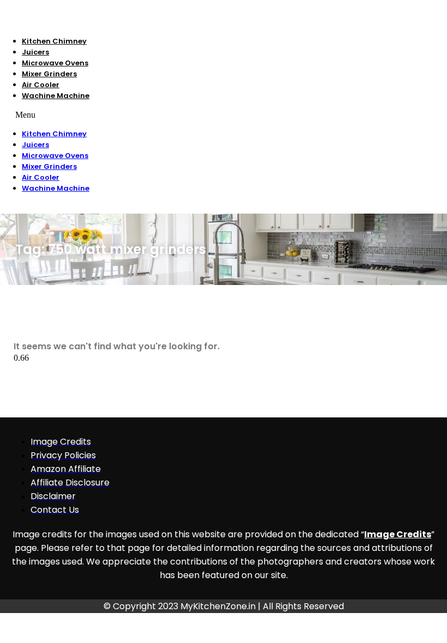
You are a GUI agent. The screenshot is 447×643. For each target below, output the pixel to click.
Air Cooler (40, 85)
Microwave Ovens (55, 63)
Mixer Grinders (49, 74)
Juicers (35, 52)
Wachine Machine (55, 95)
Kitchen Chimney (54, 41)
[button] (176, 115)
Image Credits (397, 534)
